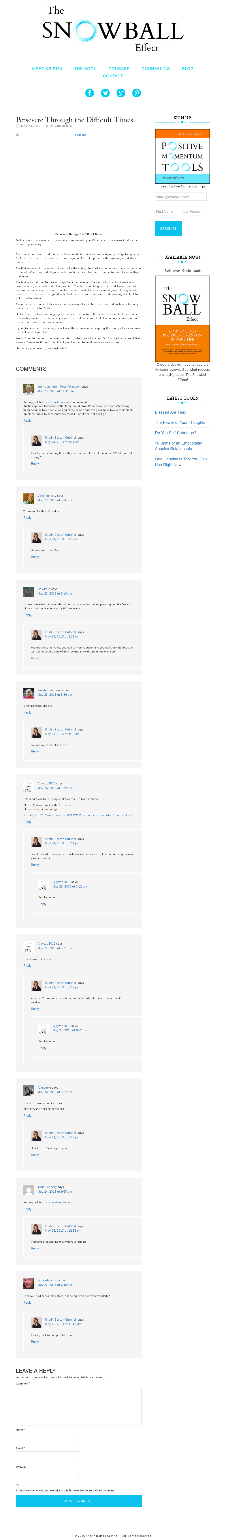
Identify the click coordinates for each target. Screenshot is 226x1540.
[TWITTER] (105, 93)
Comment (23, 1383)
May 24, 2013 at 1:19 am (62, 734)
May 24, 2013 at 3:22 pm (55, 1092)
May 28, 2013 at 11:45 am (63, 1324)
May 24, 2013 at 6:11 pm (62, 843)
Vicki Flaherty (47, 495)
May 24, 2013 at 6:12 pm (62, 987)
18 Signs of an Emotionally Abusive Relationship (178, 445)
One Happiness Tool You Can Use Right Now (181, 461)
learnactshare (56, 402)
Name (20, 1429)
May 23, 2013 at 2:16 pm (55, 500)
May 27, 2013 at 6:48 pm (55, 1284)
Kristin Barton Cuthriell (61, 437)
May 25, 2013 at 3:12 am (70, 886)
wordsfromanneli (49, 690)
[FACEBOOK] (89, 93)
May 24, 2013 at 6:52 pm (70, 1030)
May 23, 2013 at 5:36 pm (55, 694)
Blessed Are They (170, 412)
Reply (27, 420)
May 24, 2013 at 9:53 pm (55, 1191)
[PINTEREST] (136, 93)
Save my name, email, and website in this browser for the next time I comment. (65, 1490)
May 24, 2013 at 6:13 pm (62, 1137)
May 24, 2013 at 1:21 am (62, 636)
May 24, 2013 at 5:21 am (55, 948)
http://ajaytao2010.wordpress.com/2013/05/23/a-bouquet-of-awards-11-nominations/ (77, 815)
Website (21, 1467)
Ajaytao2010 (46, 783)
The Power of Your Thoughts (180, 422)
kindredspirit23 (48, 1280)
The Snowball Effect (113, 28)
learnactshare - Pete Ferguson (59, 386)
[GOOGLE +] (121, 93)
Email (20, 1448)
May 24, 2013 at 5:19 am (55, 788)
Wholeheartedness (60, 1202)
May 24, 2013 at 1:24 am (62, 442)
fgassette (44, 1087)
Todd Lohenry (47, 1187)
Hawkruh (44, 589)
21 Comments (61, 126)
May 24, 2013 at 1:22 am (62, 539)
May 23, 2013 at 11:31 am (56, 391)
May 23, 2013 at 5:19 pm (55, 593)
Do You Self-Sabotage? (175, 432)
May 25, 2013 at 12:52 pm (63, 1230)
